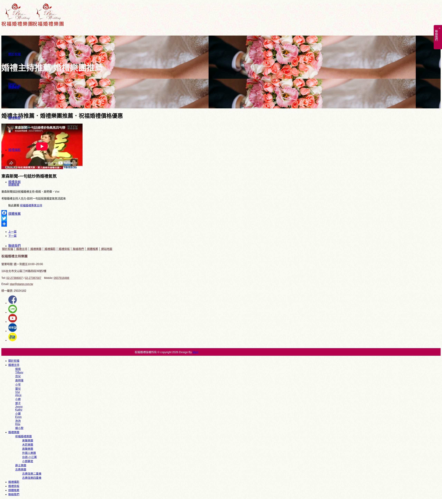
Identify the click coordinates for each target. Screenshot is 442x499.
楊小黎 (19, 428)
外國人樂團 (29, 453)
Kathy (18, 409)
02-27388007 (14, 278)
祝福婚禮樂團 (23, 436)
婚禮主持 (14, 86)
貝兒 (18, 376)
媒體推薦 (14, 214)
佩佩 (18, 369)
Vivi (17, 392)
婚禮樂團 (14, 118)
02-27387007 (33, 278)
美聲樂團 (27, 440)
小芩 (18, 384)
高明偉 (19, 380)
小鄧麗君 (27, 461)
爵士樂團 (20, 465)
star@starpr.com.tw (21, 284)
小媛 (18, 413)
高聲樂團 (27, 448)
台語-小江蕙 (29, 457)
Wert (195, 352)
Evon (18, 416)
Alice (18, 395)
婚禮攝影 (14, 150)
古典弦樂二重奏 (31, 473)
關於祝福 (14, 54)
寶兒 (18, 388)
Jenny (19, 406)
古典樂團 (20, 469)
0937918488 (61, 278)
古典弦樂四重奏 (31, 477)
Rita (17, 424)
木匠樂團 (27, 444)
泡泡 (18, 420)
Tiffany (19, 372)
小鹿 (18, 399)
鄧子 (18, 403)
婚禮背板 (14, 182)
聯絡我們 (14, 246)
